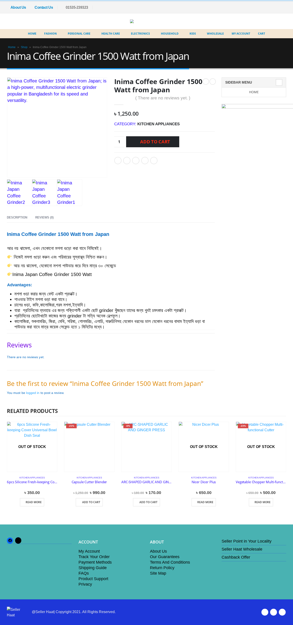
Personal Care (79, 33)
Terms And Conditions (170, 562)
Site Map (158, 573)
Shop (24, 47)
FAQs (84, 573)
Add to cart (155, 142)
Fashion (50, 33)
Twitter (126, 160)
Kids (193, 33)
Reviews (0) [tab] (44, 217)
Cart (261, 33)
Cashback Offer (236, 557)
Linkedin (282, 612)
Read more (34, 502)
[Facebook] (282, 7)
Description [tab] (17, 217)
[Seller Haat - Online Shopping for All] (143, 21)
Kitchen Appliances (158, 124)
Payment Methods (95, 562)
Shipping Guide (93, 567)
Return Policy (162, 567)
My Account (241, 33)
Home (32, 33)
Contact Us (44, 7)
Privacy (85, 584)
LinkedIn (135, 160)
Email (153, 160)
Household (170, 33)
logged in (33, 393)
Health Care (110, 33)
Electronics (140, 33)
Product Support (93, 578)
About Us (18, 7)
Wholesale (215, 33)
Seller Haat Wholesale (242, 549)
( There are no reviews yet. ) (162, 98)
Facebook (118, 160)
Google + (145, 160)
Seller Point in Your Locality (246, 541)
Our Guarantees (164, 556)
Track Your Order (94, 556)
